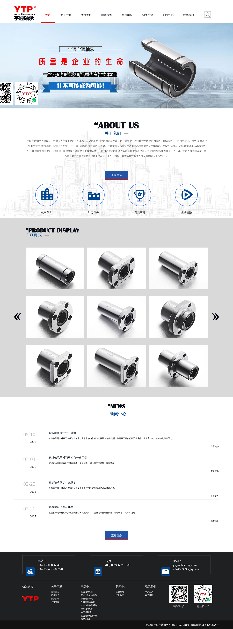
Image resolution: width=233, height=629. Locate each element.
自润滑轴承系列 (88, 602)
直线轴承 (167, 141)
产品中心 (86, 586)
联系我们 (188, 15)
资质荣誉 (55, 598)
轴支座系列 (86, 619)
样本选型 (106, 15)
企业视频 (55, 602)
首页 (48, 15)
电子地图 (149, 595)
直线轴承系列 (87, 592)
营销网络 (127, 15)
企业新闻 (120, 592)
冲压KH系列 (86, 612)
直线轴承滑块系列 (89, 615)
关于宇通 (65, 15)
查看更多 (116, 175)
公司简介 (55, 592)
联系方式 (149, 592)
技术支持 (86, 15)
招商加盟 (147, 15)
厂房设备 (55, 595)
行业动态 (120, 595)
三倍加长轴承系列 (89, 605)
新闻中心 (168, 15)
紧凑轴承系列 (87, 609)
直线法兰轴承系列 (89, 595)
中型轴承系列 (87, 598)
